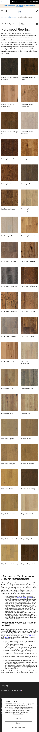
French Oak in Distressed (29, 286)
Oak (30, 597)
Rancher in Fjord (26, 439)
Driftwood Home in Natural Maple (7, 106)
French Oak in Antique (8, 261)
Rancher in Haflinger (8, 464)
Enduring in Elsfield (7, 159)
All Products (12, 17)
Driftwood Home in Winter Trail (27, 133)
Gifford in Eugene (7, 414)
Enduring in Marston (27, 184)
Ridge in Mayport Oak (28, 564)
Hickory (19, 597)
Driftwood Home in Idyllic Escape (29, 79)
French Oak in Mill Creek (9, 336)
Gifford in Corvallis (27, 388)
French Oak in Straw (8, 361)
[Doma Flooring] (24, 2)
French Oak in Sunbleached (25, 362)
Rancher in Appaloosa (8, 439)
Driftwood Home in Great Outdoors (9, 79)
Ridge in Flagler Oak (27, 539)
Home (3, 17)
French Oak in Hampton (9, 311)
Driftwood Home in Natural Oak (27, 106)
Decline (18, 723)
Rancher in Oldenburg (28, 489)
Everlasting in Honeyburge (25, 210)
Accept (18, 718)
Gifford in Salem (26, 414)
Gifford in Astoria (7, 388)
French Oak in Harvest (28, 311)
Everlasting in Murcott (28, 236)
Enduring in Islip (6, 184)
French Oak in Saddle (27, 336)
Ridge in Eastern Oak (27, 514)
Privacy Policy (18, 714)
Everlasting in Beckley (8, 209)
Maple (24, 597)
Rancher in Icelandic (27, 464)
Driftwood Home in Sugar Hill (9, 133)
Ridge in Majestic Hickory (9, 564)
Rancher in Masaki (7, 489)
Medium (6, 637)
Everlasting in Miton (7, 236)
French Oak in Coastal (28, 261)
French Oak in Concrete (9, 286)
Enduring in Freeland (27, 159)
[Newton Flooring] (15, 2)
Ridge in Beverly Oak (8, 514)
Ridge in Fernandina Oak (9, 539)
